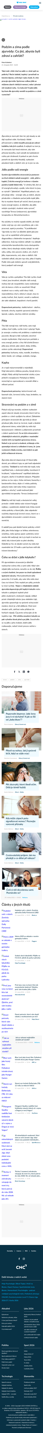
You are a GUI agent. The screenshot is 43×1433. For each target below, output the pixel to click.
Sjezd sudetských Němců (9, 1356)
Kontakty (10, 1251)
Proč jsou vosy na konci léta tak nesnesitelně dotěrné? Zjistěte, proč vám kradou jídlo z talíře (26, 987)
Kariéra (33, 1251)
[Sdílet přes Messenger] (28, 671)
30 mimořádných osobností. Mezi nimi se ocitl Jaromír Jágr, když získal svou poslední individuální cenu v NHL (27, 1138)
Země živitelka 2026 (30, 1397)
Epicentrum (5, 1314)
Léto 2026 (29, 1309)
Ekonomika (29, 1376)
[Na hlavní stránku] (21, 2)
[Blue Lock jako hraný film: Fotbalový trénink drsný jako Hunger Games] (8, 1068)
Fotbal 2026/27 (29, 1354)
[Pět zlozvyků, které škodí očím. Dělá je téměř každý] (21, 773)
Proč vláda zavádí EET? (8, 1359)
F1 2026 (26, 1363)
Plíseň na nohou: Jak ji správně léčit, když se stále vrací (21, 752)
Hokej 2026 (27, 1357)
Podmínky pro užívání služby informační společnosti (21, 1417)
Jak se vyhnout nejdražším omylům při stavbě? (25, 1039)
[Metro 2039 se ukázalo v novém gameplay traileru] (8, 943)
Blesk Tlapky (20, 1284)
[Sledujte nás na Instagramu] (23, 1258)
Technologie (7, 1376)
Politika (5, 1345)
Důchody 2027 (28, 1391)
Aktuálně (6, 1309)
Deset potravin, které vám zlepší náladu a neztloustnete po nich (27, 1015)
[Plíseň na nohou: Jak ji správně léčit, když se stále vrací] (21, 739)
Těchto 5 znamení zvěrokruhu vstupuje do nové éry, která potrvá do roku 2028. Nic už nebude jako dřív (27, 1174)
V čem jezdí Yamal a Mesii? (9, 1320)
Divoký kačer (5, 1368)
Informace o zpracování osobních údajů (18, 1420)
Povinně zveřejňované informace (21, 1427)
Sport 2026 (29, 1345)
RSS (26, 1251)
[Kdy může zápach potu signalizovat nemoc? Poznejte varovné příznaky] (21, 807)
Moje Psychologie (8, 1284)
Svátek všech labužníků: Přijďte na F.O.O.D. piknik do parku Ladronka (27, 957)
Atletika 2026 (28, 1366)
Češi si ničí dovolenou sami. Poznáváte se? (20, 891)
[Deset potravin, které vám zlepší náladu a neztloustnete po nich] (8, 1023)
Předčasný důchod (29, 1382)
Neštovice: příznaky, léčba (9, 1317)
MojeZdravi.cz (6, 16)
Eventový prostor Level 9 (18, 1297)
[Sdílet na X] (19, 671)
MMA (25, 1351)
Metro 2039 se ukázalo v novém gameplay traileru (27, 937)
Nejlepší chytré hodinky (9, 1391)
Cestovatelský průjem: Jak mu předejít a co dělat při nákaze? (21, 856)
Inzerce (19, 1251)
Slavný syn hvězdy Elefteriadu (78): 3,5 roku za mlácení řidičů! (27, 1084)
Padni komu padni (7, 1362)
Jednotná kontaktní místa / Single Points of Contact (21, 1425)
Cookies (33, 1420)
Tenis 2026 (27, 1360)
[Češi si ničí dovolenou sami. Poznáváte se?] (21, 879)
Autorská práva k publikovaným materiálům (21, 1415)
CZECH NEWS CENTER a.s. (29, 1406)
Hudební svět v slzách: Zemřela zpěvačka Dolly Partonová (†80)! (27, 911)
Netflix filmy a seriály (8, 1397)
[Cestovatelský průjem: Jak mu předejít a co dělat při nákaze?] (21, 844)
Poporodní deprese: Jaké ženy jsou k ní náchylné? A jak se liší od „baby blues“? (21, 717)
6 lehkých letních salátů (31, 1337)
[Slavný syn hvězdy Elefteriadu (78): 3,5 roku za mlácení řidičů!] (8, 1092)
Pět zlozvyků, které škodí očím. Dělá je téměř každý (21, 786)
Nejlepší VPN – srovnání (9, 1394)
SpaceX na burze (6, 1382)
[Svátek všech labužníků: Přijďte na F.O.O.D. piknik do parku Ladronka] (8, 968)
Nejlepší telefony (7, 1385)
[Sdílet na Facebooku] (14, 671)
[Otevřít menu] (40, 3)
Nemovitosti (12, 1290)
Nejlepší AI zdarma (7, 1388)
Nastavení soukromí (15, 1422)
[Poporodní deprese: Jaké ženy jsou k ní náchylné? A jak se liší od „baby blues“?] (21, 702)
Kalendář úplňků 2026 (8, 1326)
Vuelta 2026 (13, 1300)
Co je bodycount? (7, 1329)
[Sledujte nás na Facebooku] (19, 1258)
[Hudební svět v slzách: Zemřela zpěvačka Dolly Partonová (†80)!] (8, 921)
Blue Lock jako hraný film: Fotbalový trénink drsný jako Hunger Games (28, 1058)
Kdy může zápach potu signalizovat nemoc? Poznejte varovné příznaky (20, 821)
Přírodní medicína (18, 16)
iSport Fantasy (13, 1287)
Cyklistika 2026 (29, 1369)
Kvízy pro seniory (7, 1323)
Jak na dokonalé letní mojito (32, 1334)
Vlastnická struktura (28, 1422)
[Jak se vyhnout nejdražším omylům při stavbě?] (8, 1045)
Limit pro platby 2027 (30, 1388)
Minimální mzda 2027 (30, 1394)
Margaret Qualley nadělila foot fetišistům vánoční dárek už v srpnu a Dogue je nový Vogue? (28, 1108)
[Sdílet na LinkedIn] (23, 671)
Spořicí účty (27, 1385)
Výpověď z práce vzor (8, 1365)
